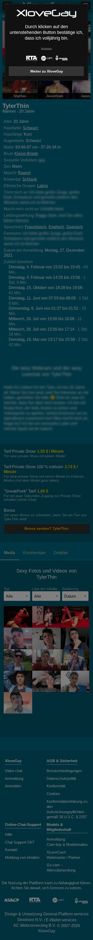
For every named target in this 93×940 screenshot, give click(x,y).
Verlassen (46, 48)
